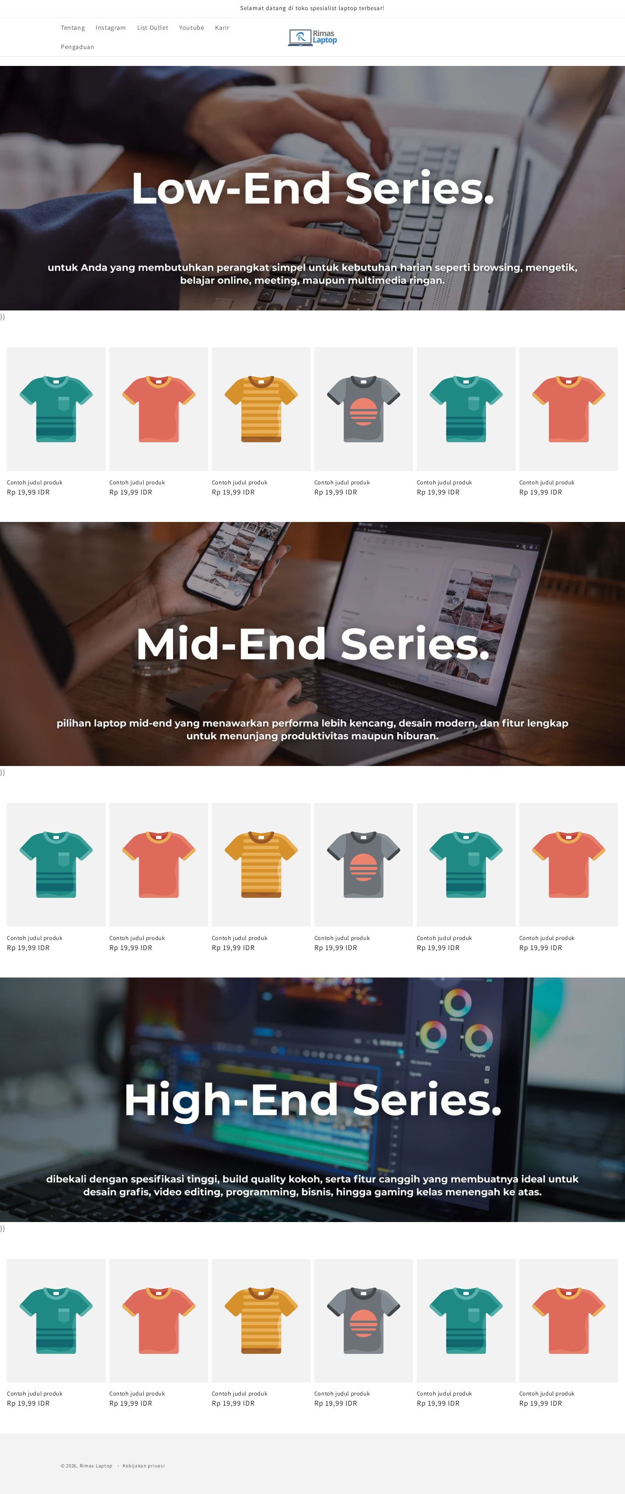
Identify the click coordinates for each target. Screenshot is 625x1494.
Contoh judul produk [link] (34, 482)
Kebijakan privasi (144, 1465)
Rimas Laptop (96, 1465)
